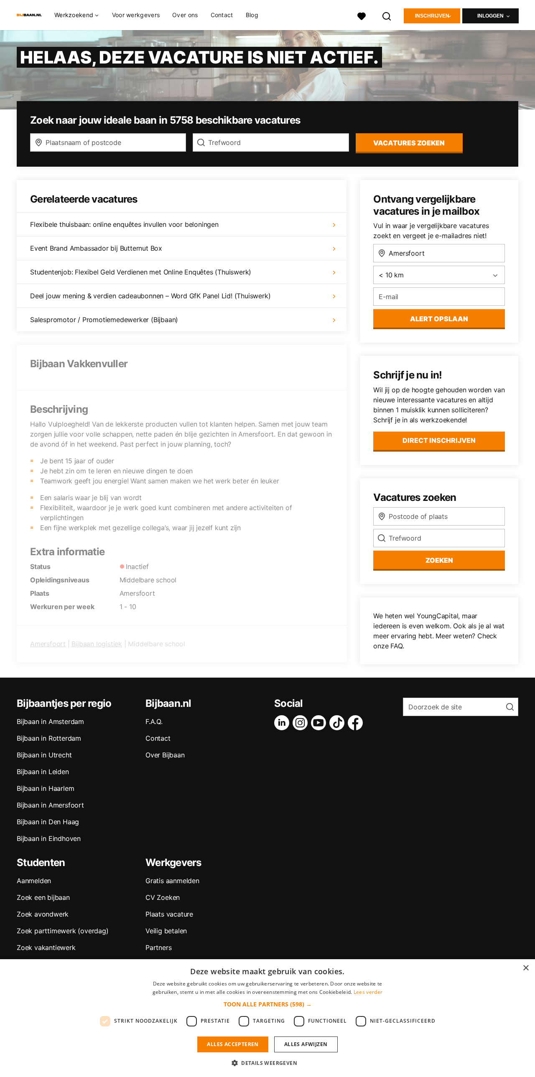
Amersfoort (48, 644)
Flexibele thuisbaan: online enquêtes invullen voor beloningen (124, 224)
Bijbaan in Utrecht (44, 755)
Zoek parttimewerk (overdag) (63, 931)
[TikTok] (338, 722)
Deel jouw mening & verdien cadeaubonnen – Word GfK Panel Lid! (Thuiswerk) (150, 296)
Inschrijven (432, 16)
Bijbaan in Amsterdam (50, 721)
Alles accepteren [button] (232, 1044)
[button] (268, 1004)
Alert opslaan (439, 319)
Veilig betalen (166, 931)
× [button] (525, 968)
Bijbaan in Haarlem (45, 788)
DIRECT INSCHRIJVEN (439, 440)
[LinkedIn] (283, 722)
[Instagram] (302, 722)
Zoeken (439, 560)
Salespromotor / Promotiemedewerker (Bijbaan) (104, 319)
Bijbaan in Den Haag (48, 822)
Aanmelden (34, 880)
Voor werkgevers (136, 14)
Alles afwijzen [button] (306, 1044)
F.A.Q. (154, 721)
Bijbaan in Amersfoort (50, 805)
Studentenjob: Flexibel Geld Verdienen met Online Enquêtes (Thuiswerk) (140, 272)
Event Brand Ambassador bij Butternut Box (96, 248)
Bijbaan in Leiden (43, 771)
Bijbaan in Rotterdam (49, 738)
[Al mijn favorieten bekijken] (361, 15)
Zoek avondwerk (43, 914)
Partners (158, 947)
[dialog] (267, 1018)
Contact (222, 14)
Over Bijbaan (165, 755)
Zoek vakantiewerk (46, 947)
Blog (252, 14)
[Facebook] (357, 722)
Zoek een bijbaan (43, 897)
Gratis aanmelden (172, 880)
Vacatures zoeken (409, 143)
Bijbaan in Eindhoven (49, 838)
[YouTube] (320, 722)
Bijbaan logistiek (96, 644)
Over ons (185, 14)
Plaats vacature (169, 914)
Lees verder (368, 992)
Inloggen (490, 16)
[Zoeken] (387, 15)
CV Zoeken (162, 897)
